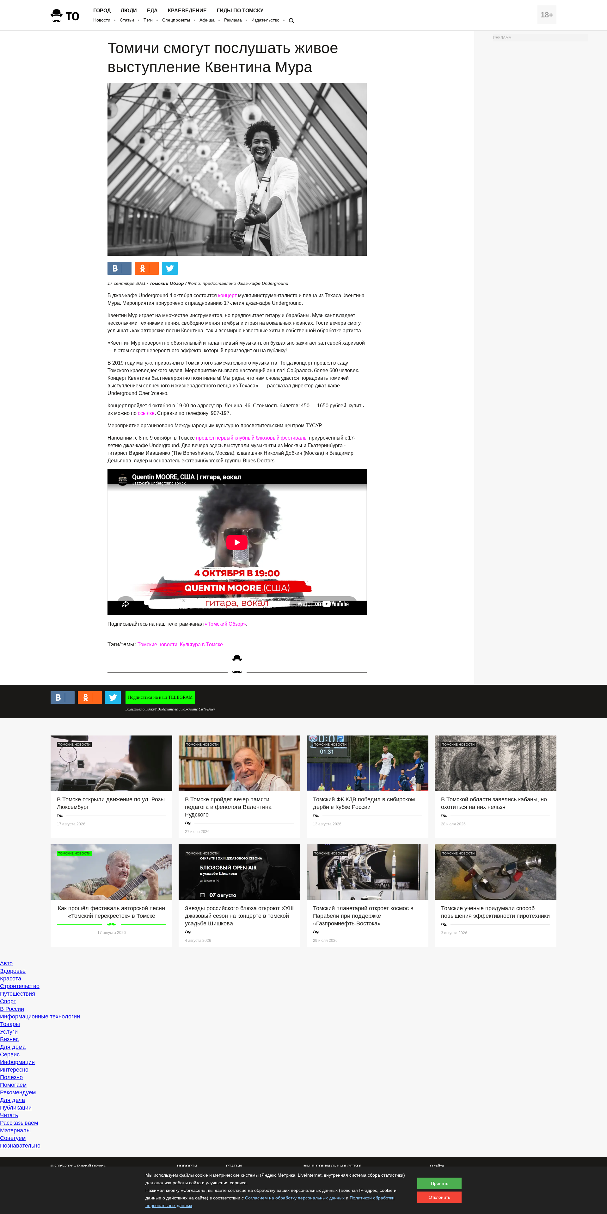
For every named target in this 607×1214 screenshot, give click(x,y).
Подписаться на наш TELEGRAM (160, 697)
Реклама (233, 19)
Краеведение (187, 10)
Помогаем (13, 1085)
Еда (152, 10)
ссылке (146, 413)
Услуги (9, 1032)
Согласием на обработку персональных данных (295, 1197)
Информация (17, 1062)
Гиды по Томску (240, 10)
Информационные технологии (40, 1016)
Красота (10, 978)
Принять (439, 1183)
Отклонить (439, 1197)
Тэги (148, 19)
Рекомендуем (18, 1092)
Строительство (20, 986)
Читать (9, 1115)
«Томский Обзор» (225, 624)
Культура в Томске (201, 644)
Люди (129, 10)
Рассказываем (19, 1123)
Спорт (8, 1001)
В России (12, 1009)
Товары (10, 1024)
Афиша (207, 19)
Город (102, 10)
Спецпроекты (176, 19)
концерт (227, 295)
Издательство (265, 19)
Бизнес (9, 1039)
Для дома (13, 1047)
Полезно (11, 1077)
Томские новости (157, 644)
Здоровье (13, 971)
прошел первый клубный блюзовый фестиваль (251, 438)
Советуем (13, 1138)
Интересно (14, 1070)
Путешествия (17, 994)
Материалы (15, 1130)
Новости (101, 19)
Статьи (127, 19)
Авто (6, 963)
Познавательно (20, 1145)
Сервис (10, 1054)
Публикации (16, 1107)
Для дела (12, 1100)
